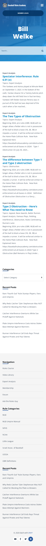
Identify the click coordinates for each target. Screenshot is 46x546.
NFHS (5, 428)
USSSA (5, 454)
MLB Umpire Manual (11, 421)
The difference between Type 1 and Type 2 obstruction (22, 161)
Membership (8, 388)
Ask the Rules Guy (10, 401)
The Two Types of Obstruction (21, 116)
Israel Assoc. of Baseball (13, 448)
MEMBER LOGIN (23, 13)
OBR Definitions (9, 461)
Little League (8, 441)
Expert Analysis (9, 381)
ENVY (30, 533)
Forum (5, 395)
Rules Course (8, 368)
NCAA (5, 435)
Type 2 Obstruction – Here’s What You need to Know (20, 208)
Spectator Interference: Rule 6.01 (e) (21, 78)
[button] (42, 5)
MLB (4, 415)
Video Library (8, 375)
